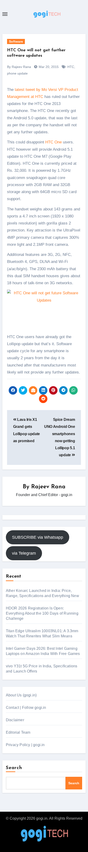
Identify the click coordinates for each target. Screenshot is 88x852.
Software (16, 41)
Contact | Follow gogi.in (26, 708)
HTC (70, 67)
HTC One (53, 142)
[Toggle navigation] (5, 14)
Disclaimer (15, 720)
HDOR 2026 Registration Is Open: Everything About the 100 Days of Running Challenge (42, 613)
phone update (17, 73)
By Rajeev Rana (19, 67)
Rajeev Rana (48, 487)
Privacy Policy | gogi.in (25, 745)
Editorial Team (18, 732)
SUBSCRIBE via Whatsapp (37, 537)
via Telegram (24, 553)
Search (14, 768)
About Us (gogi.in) (21, 695)
